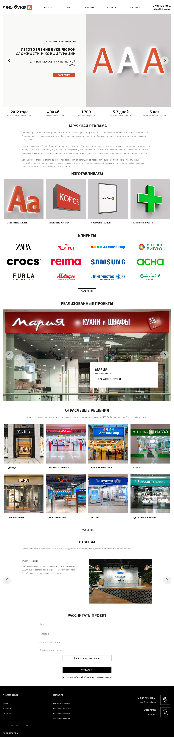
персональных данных (102, 677)
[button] (24, 247)
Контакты (135, 7)
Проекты (111, 7)
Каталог (48, 7)
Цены (68, 7)
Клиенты (89, 7)
